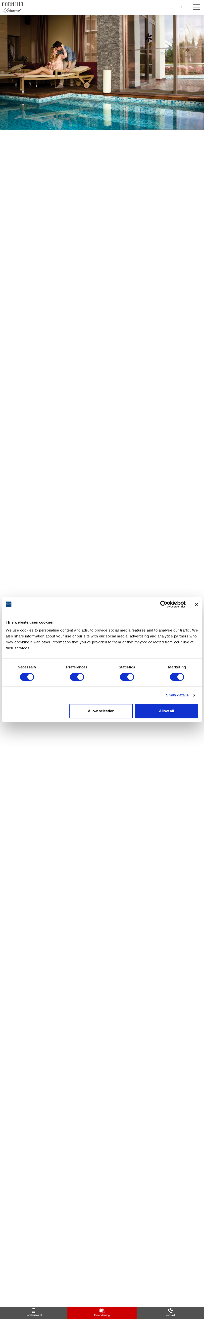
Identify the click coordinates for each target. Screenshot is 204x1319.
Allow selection (101, 711)
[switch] (77, 677)
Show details (177, 695)
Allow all (166, 711)
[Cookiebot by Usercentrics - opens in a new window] (164, 604)
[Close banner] (196, 604)
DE (181, 7)
